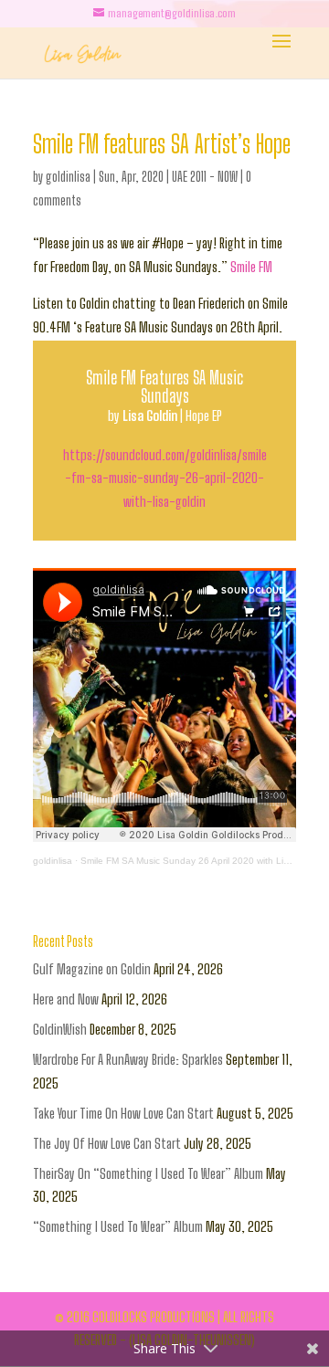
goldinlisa (68, 176)
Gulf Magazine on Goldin (92, 969)
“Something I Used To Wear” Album (118, 1226)
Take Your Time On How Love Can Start (123, 1113)
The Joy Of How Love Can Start (107, 1143)
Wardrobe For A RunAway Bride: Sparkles (128, 1059)
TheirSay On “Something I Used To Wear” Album (148, 1173)
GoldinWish (60, 1029)
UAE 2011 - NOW (205, 176)
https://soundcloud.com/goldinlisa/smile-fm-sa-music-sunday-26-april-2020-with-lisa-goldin (165, 478)
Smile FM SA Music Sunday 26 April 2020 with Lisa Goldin (202, 861)
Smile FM (251, 266)
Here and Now (66, 999)
